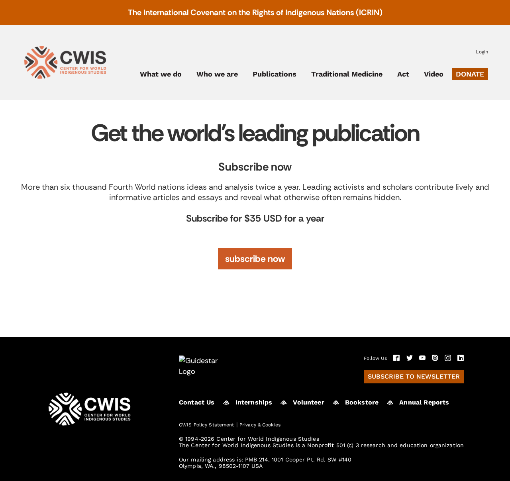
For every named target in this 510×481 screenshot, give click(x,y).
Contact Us (197, 402)
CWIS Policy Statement (206, 425)
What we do (161, 74)
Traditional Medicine (346, 74)
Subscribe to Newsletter (414, 376)
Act (403, 74)
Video (433, 74)
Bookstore (362, 402)
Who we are (217, 74)
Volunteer (308, 402)
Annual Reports (424, 402)
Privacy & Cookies (259, 425)
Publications (274, 74)
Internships (254, 402)
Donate (470, 74)
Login (482, 52)
